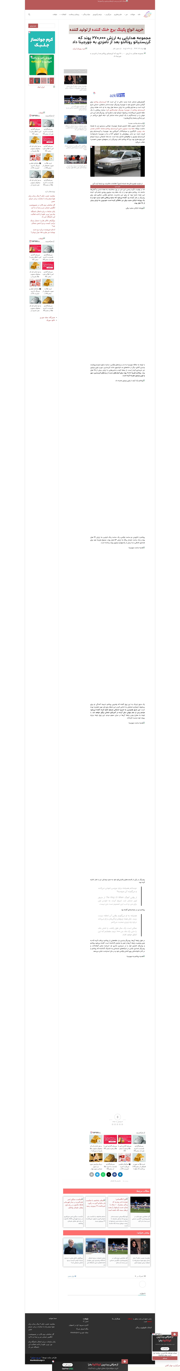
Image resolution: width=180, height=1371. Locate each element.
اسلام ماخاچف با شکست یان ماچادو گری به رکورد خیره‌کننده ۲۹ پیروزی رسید (95, 1219)
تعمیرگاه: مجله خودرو (47, 317)
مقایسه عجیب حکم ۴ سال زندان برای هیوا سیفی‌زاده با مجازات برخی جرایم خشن (76, 88)
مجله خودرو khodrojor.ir (79, 1332)
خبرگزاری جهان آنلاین (172, 1365)
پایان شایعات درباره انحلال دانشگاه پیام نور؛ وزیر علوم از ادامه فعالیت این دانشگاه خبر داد (76, 128)
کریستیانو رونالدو (100, 102)
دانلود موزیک (50, 320)
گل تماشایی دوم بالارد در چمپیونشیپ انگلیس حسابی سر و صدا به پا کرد (76, 108)
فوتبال (112, 1181)
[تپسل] (94, 93)
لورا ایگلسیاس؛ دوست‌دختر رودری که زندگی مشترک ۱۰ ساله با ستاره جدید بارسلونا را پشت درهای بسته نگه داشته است (118, 1221)
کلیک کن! (117, 186)
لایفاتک (149, 1327)
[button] (120, 1174)
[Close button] (174, 1334)
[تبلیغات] (41, 113)
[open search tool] (29, 14)
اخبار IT (85, 1321)
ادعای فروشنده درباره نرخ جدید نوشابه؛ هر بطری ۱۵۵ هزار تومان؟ (76, 167)
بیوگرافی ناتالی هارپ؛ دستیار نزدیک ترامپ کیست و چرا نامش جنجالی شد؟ (76, 147)
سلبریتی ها (118, 1181)
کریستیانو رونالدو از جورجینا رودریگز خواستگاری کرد (126, 110)
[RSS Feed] (151, 1333)
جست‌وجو (33, 26)
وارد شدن (71, 1276)
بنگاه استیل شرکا (82, 1329)
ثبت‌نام (165, 1358)
